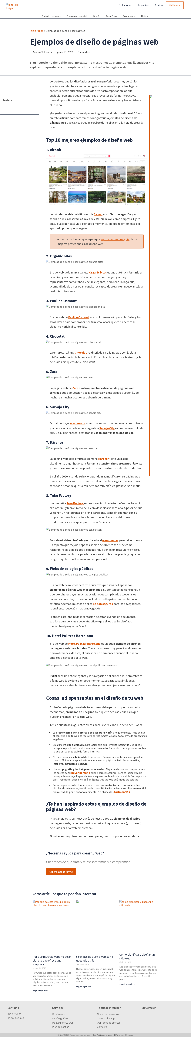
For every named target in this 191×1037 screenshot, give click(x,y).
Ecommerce (129, 16)
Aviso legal (120, 1035)
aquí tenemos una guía (115, 239)
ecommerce (77, 423)
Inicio (33, 31)
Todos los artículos (51, 16)
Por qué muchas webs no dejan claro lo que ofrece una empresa (52, 960)
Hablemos (174, 5)
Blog (40, 31)
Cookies (129, 1035)
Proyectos (143, 5)
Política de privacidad (106, 1035)
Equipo (159, 5)
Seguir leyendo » (40, 990)
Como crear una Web (77, 16)
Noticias (145, 16)
